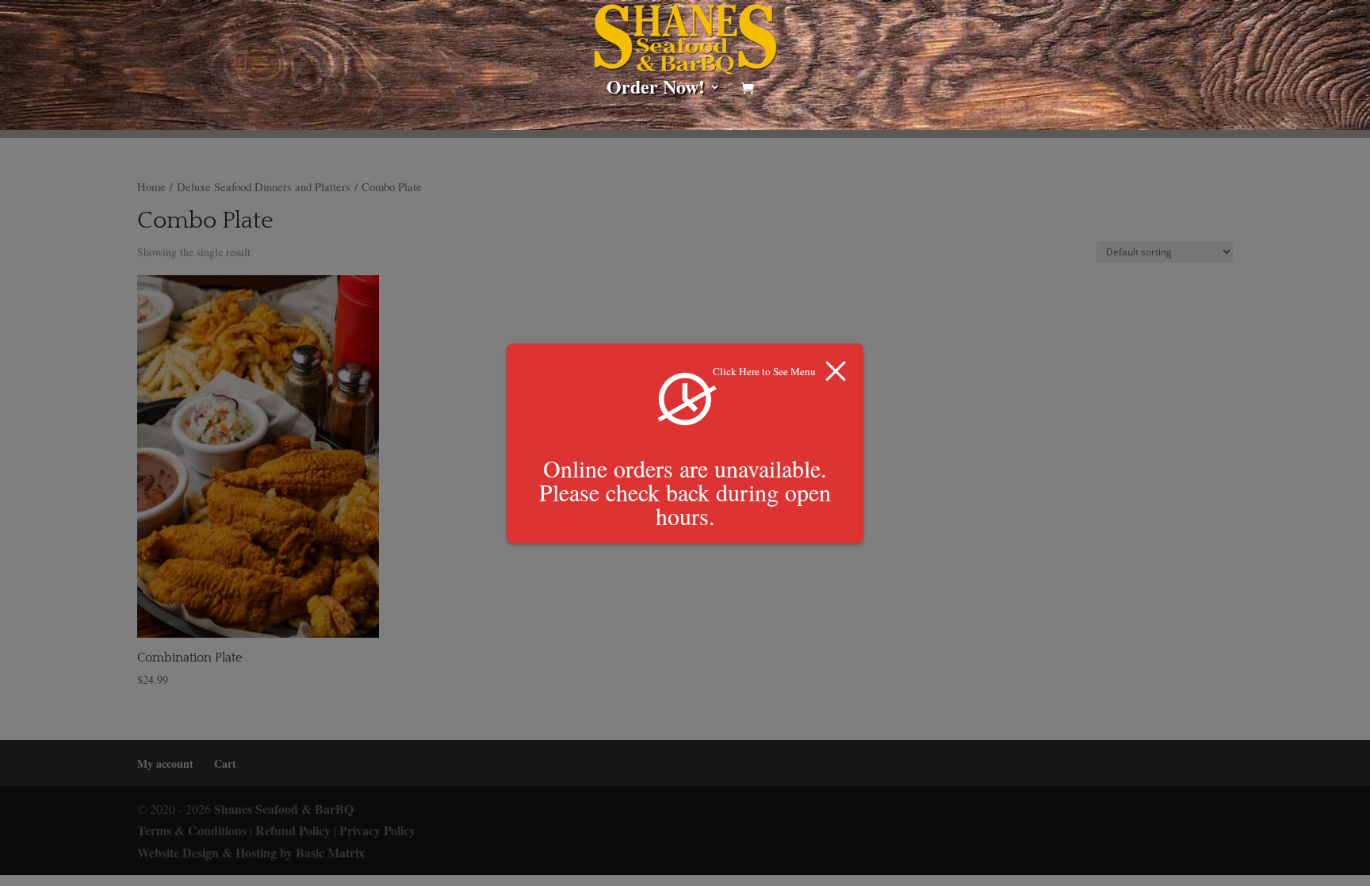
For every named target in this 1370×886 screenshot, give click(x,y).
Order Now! (656, 90)
